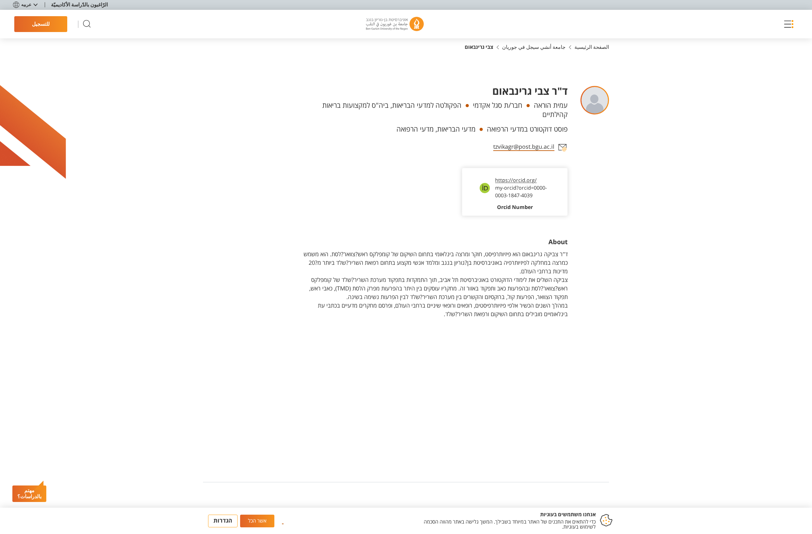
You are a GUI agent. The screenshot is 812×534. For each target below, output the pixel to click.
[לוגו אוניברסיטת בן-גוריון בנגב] (395, 24)
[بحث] (86, 24)
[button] (787, 24)
